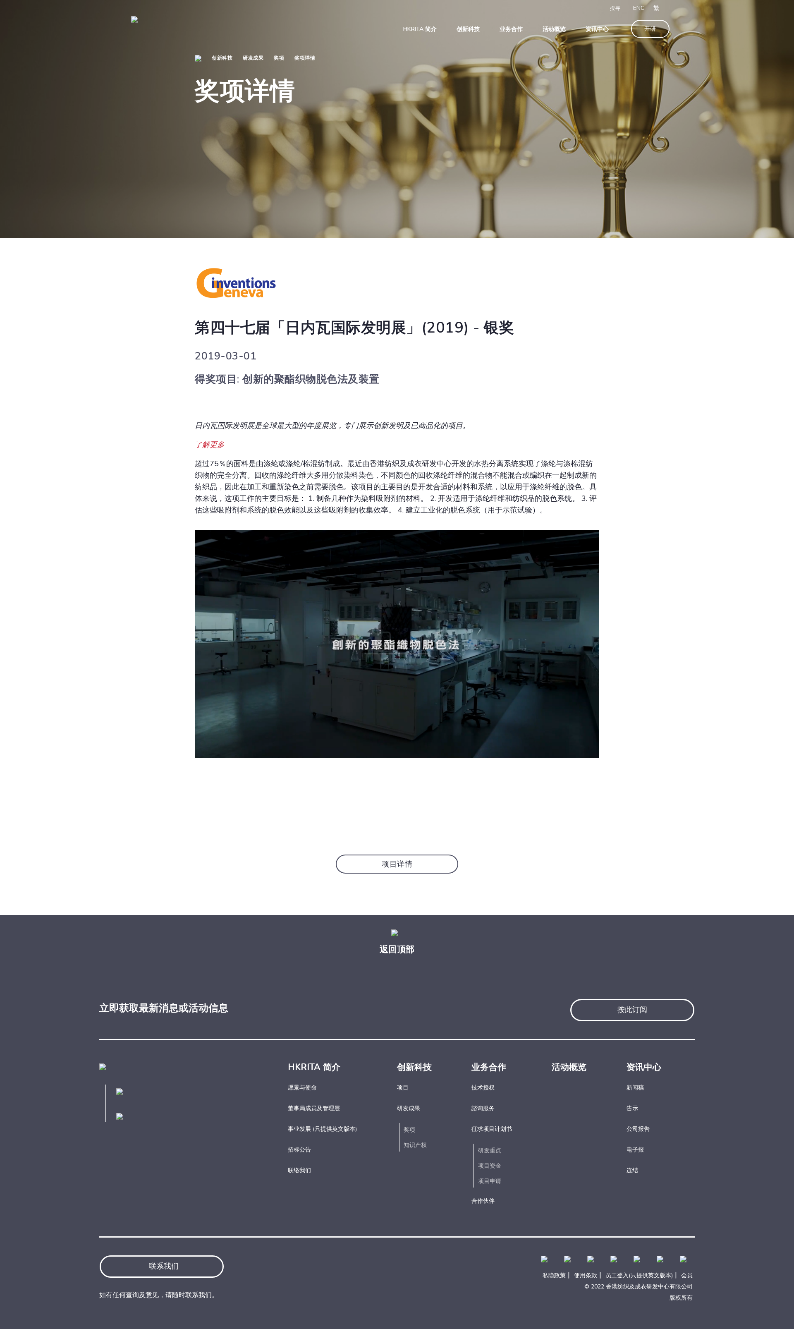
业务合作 (488, 1067)
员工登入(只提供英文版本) (639, 1275)
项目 (403, 1088)
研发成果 (253, 58)
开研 (650, 29)
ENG (639, 8)
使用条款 (585, 1275)
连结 (632, 1170)
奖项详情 (304, 58)
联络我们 (299, 1170)
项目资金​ (489, 1166)
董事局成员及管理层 (314, 1108)
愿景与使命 (302, 1088)
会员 (687, 1275)
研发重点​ (489, 1150)
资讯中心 (644, 1067)
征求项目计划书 (491, 1129)
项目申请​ (489, 1181)
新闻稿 (635, 1088)
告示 (632, 1108)
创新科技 (222, 58)
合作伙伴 (483, 1201)
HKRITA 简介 (314, 1067)
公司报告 (638, 1129)
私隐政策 (554, 1275)
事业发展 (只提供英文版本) (322, 1129)
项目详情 (397, 864)
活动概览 (569, 1067)
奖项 (279, 58)
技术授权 (483, 1088)
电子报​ (635, 1150)
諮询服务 (483, 1108)
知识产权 (415, 1145)
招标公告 (299, 1150)
